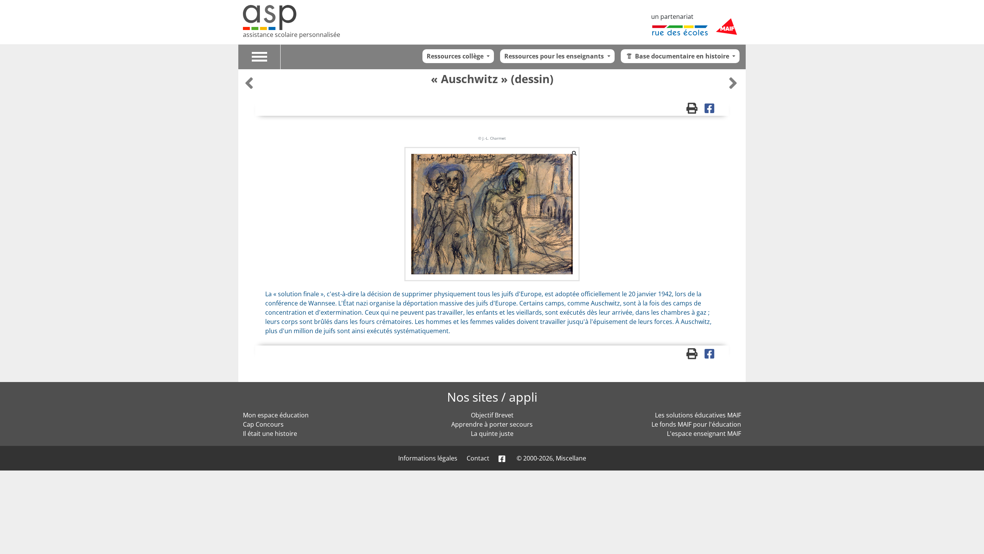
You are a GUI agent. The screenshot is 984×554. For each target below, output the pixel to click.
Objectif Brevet (492, 415)
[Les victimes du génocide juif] (733, 82)
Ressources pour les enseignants (554, 56)
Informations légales (427, 458)
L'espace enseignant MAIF (704, 433)
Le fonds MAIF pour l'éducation (696, 424)
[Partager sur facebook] (712, 110)
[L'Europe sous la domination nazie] (250, 82)
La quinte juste (492, 433)
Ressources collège (456, 56)
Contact (478, 458)
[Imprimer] (695, 110)
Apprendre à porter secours (492, 424)
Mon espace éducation (276, 415)
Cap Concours (263, 424)
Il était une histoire (270, 433)
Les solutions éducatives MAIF (698, 415)
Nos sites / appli (492, 397)
